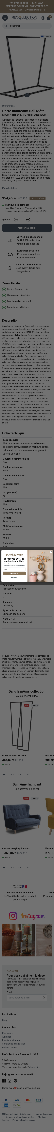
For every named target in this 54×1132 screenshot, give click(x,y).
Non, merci (14, 578)
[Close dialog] (51, 552)
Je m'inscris (14, 573)
